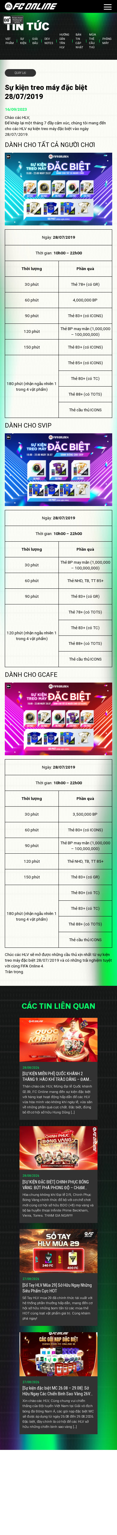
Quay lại (20, 73)
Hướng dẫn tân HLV (64, 41)
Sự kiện (23, 41)
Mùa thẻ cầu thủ (92, 41)
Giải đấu (35, 41)
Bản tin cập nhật (79, 41)
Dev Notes (48, 41)
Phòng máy (107, 41)
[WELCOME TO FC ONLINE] (31, 6)
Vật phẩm (9, 41)
